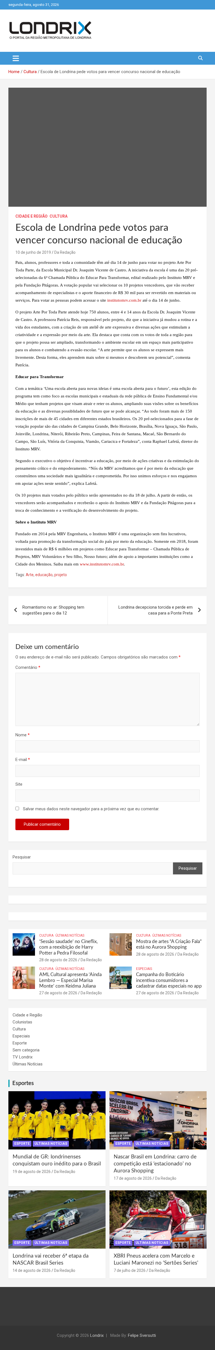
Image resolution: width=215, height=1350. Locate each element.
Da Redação (65, 252)
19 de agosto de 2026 (32, 1171)
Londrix (97, 1335)
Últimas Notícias (69, 935)
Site (18, 784)
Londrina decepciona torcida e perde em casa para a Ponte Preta (155, 610)
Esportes (23, 1083)
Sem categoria (26, 1050)
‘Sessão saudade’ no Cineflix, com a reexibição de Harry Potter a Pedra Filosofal (68, 947)
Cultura (58, 216)
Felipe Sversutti (142, 1335)
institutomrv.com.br (124, 300)
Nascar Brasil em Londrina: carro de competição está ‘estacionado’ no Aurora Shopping (155, 1163)
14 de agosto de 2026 (32, 1270)
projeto (60, 574)
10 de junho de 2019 (33, 252)
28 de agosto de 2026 (58, 960)
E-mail (22, 759)
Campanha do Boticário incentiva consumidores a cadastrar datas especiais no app (169, 980)
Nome (22, 734)
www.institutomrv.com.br (102, 564)
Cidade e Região (31, 216)
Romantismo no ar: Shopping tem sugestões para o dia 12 (53, 610)
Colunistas (22, 1022)
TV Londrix (22, 1057)
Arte (30, 574)
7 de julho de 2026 (130, 1270)
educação (44, 574)
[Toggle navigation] (15, 58)
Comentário (27, 667)
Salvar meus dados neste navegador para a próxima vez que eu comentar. (91, 808)
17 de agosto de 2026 (133, 1178)
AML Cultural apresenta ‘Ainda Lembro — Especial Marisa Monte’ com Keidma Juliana (70, 980)
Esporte (20, 1043)
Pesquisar (22, 857)
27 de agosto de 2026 (58, 993)
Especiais (144, 969)
